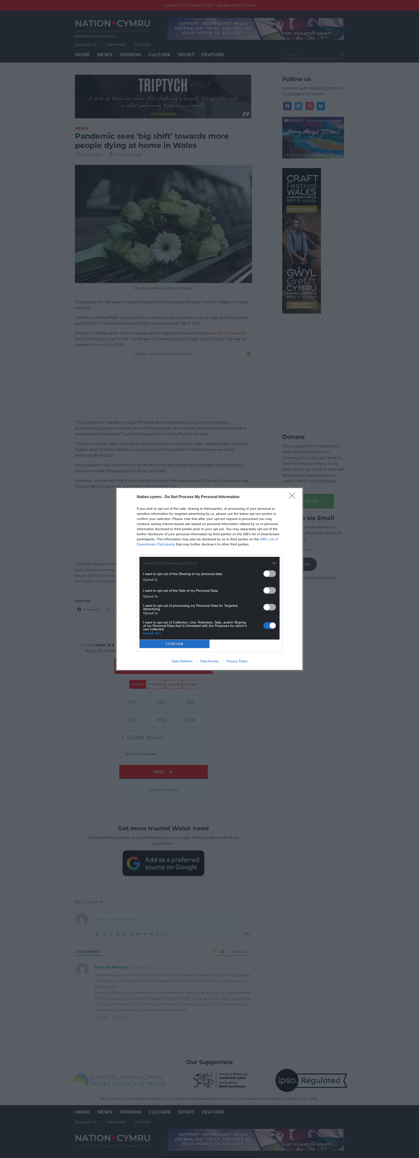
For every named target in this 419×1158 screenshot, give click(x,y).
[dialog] (209, 579)
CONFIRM (175, 644)
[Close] (293, 497)
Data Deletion (182, 661)
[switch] (269, 573)
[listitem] (209, 563)
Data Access (209, 661)
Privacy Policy (237, 661)
